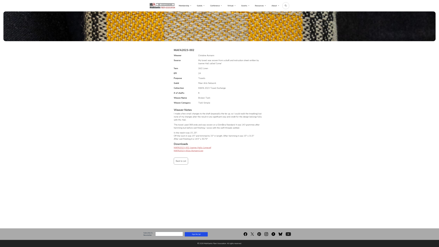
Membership (184, 5)
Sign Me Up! (196, 234)
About (274, 5)
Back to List (181, 161)
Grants (244, 5)
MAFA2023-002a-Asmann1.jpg (188, 150)
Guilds (199, 5)
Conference (215, 5)
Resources (259, 5)
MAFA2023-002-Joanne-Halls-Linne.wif (192, 147)
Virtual (230, 5)
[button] (285, 5)
